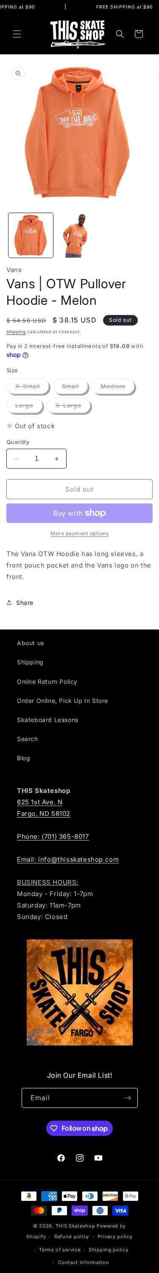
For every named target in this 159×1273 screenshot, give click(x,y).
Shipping (16, 331)
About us (30, 642)
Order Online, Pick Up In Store (62, 700)
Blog (23, 758)
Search (27, 738)
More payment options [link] (79, 533)
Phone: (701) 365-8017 (53, 836)
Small (75, 388)
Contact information (83, 1262)
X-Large (73, 407)
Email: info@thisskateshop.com (68, 859)
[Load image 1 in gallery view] (30, 235)
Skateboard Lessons (47, 719)
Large (28, 407)
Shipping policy (108, 1250)
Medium (117, 388)
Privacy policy (115, 1236)
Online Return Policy (47, 681)
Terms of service (59, 1250)
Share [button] (24, 602)
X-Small (32, 388)
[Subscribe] (128, 1098)
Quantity (17, 441)
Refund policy (71, 1236)
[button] (17, 34)
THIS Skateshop (75, 1226)
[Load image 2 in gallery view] (79, 235)
